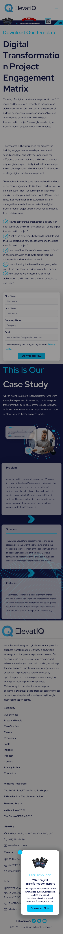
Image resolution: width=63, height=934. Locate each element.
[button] (20, 852)
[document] (31, 467)
